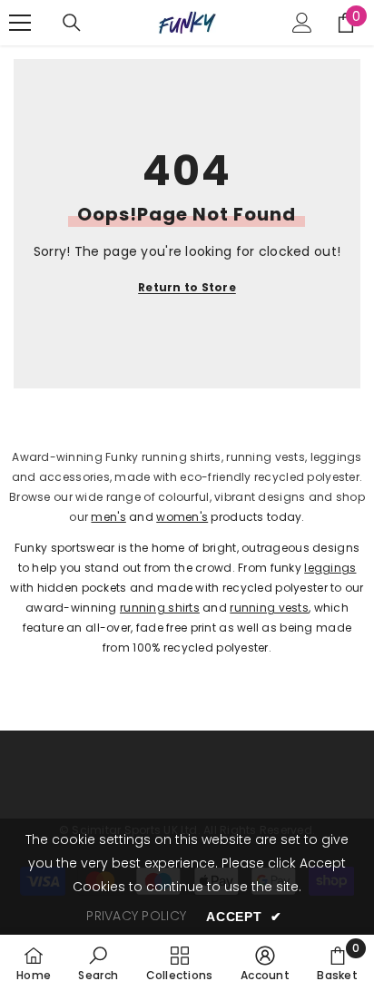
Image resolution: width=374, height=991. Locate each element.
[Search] (72, 23)
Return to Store (187, 287)
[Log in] (302, 23)
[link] (98, 962)
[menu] (20, 23)
